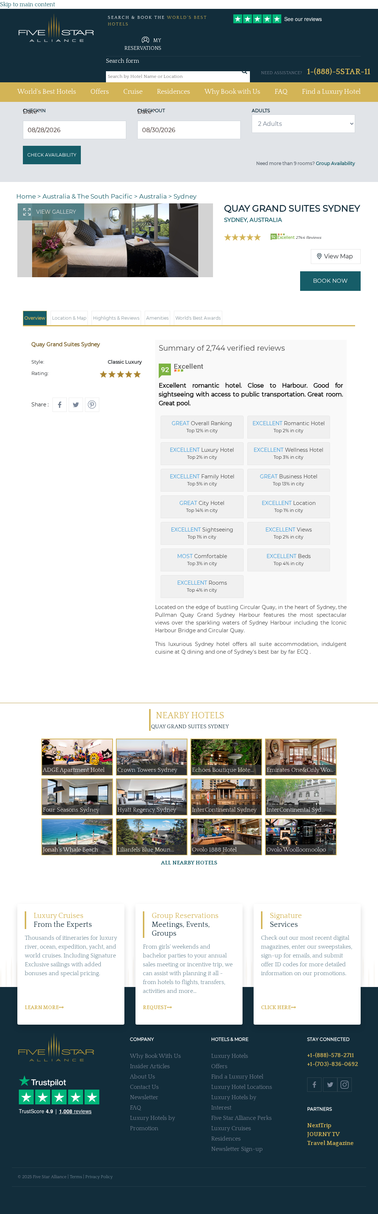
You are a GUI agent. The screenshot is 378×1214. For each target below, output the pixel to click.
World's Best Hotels (46, 92)
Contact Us (144, 1087)
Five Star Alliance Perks (241, 1118)
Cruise (132, 92)
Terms (76, 1177)
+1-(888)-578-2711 (330, 1055)
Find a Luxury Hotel (331, 92)
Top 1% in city (289, 506)
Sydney (184, 196)
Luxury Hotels (229, 1056)
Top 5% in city (202, 479)
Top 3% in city (288, 453)
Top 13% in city (288, 479)
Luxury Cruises (231, 1128)
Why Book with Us (232, 92)
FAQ (281, 92)
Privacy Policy (99, 1177)
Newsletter (144, 1097)
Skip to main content (27, 4)
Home (26, 196)
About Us (142, 1076)
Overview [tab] (34, 318)
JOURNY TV (323, 1134)
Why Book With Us (155, 1056)
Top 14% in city (201, 506)
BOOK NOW (330, 280)
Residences (173, 92)
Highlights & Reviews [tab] (116, 318)
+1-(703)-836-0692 (332, 1064)
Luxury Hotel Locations (241, 1087)
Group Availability (335, 163)
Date (32, 111)
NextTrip (319, 1125)
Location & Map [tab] (69, 318)
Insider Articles (150, 1066)
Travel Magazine (330, 1143)
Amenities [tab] (157, 318)
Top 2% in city (288, 426)
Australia (153, 196)
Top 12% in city (202, 426)
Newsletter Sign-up (237, 1149)
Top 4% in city (289, 559)
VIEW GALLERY (56, 212)
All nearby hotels (189, 863)
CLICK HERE (276, 1008)
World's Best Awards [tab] (198, 318)
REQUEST (155, 1008)
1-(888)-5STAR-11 (338, 71)
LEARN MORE (42, 1008)
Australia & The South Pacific (87, 196)
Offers (99, 92)
